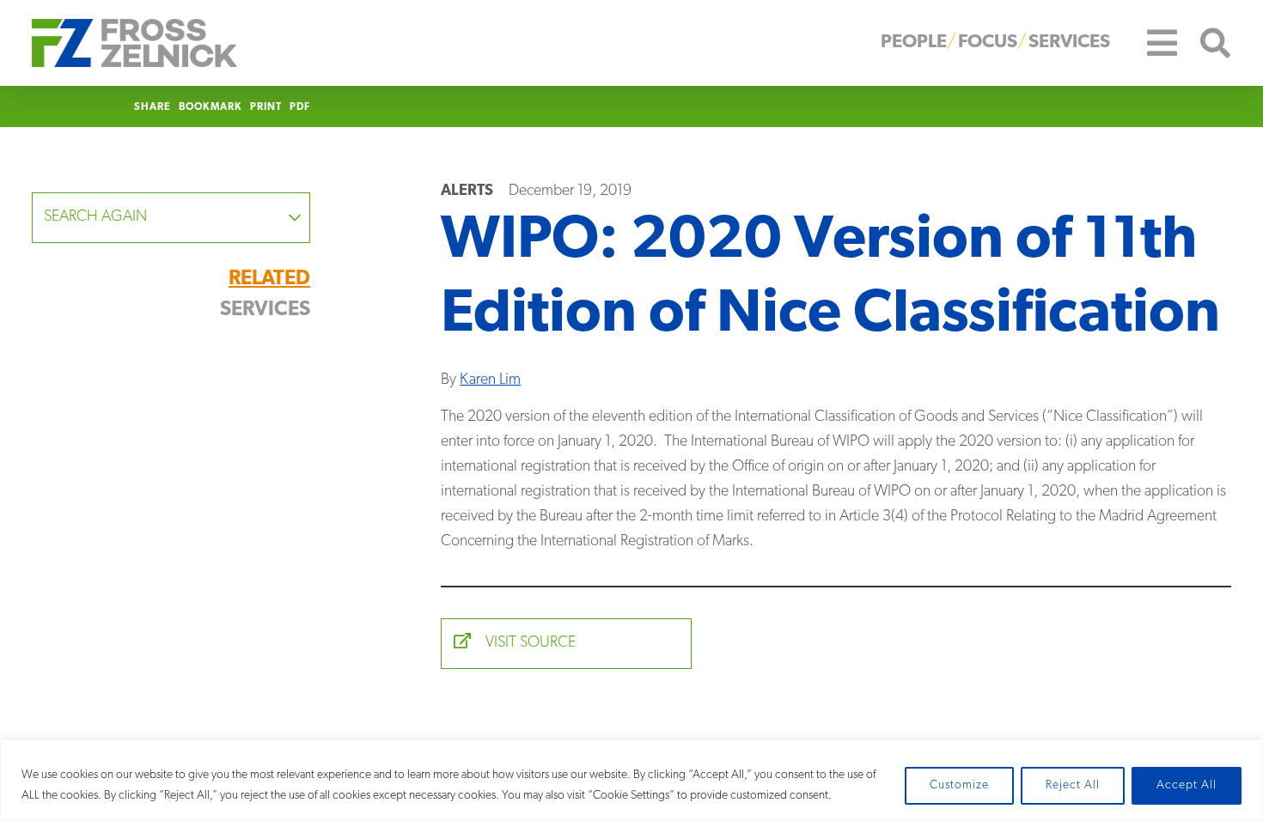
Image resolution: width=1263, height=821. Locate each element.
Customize (959, 785)
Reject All (1073, 785)
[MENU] (1149, 43)
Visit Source (529, 643)
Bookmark (210, 107)
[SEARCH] (1204, 43)
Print (266, 107)
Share (152, 107)
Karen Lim (490, 380)
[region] (631, 780)
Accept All (1186, 785)
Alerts (467, 191)
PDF (300, 107)
